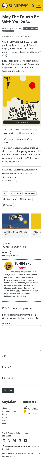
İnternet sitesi (9, 378)
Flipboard (26, 199)
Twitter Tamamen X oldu (14, 245)
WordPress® (7, 453)
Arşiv (4, 423)
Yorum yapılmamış (9, 180)
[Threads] (10, 441)
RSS (3, 435)
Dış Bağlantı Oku (10, 254)
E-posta (6, 367)
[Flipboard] (26, 441)
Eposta (9, 205)
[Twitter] (4, 441)
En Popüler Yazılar (9, 411)
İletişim (5, 414)
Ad (4, 356)
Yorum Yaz (8, 390)
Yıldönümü (31, 170)
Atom (8, 435)
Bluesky (31, 193)
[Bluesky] (15, 441)
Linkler (5, 417)
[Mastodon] (20, 441)
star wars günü (26, 173)
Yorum (6, 323)
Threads (17, 193)
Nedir (18, 291)
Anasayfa (5, 28)
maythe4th (14, 173)
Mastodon (11, 199)
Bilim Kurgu (16, 28)
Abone (4, 408)
